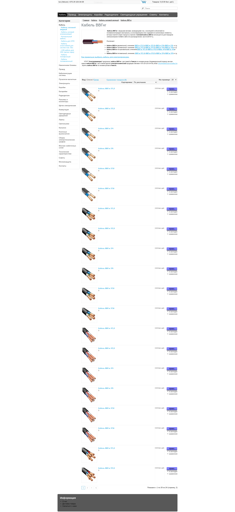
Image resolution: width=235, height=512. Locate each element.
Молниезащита (65, 162)
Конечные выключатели (64, 133)
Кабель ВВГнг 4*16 (106, 428)
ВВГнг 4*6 (170, 49)
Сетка (96, 80)
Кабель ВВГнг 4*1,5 (106, 328)
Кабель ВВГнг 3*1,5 (106, 208)
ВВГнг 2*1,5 (139, 45)
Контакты (164, 14)
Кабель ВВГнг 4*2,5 (106, 348)
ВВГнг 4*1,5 (142, 49)
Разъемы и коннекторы (63, 100)
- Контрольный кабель (66, 37)
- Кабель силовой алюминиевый (67, 33)
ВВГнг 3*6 (169, 47)
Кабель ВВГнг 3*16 (106, 308)
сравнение (173, 94)
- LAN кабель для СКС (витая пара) (67, 51)
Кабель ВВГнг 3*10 (106, 288)
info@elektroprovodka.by (167, 63)
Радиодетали (111, 14)
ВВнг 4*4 (161, 49)
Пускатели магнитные (67, 79)
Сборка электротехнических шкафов (67, 140)
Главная (98, 2)
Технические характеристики (65, 153)
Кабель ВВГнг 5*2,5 (106, 468)
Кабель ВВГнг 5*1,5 (106, 448)
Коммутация (64, 110)
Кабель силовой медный (109, 20)
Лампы (61, 120)
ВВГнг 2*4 (160, 45)
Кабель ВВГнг (126, 20)
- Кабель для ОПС (67, 41)
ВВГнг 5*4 (160, 53)
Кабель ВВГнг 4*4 (105, 368)
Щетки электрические (67, 106)
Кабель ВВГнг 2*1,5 (106, 88)
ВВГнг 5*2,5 (150, 53)
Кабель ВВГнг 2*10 (106, 168)
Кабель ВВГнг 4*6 (105, 388)
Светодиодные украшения (133, 14)
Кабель (62, 14)
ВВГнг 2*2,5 (150, 45)
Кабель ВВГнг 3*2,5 (106, 228)
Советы (153, 14)
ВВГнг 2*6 (169, 45)
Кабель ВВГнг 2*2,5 (106, 108)
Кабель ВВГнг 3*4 (105, 248)
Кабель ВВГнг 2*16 (106, 188)
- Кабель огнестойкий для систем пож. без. (66, 46)
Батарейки (63, 91)
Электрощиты (85, 14)
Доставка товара (69, 504)
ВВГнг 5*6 (169, 53)
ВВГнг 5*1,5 (140, 53)
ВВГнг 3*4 (160, 47)
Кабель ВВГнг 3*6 (105, 268)
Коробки (98, 14)
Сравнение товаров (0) (117, 80)
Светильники (64, 124)
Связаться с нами (69, 506)
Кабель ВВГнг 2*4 (105, 128)
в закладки (173, 92)
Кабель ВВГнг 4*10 (106, 408)
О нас (64, 501)
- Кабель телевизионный (66, 60)
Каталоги (62, 128)
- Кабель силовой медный (68, 28)
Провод (72, 14)
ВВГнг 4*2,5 (152, 49)
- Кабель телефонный (65, 56)
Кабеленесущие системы (65, 74)
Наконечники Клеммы (67, 65)
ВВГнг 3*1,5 (140, 47)
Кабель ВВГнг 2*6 (105, 148)
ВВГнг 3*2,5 (150, 47)
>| (96, 488)
